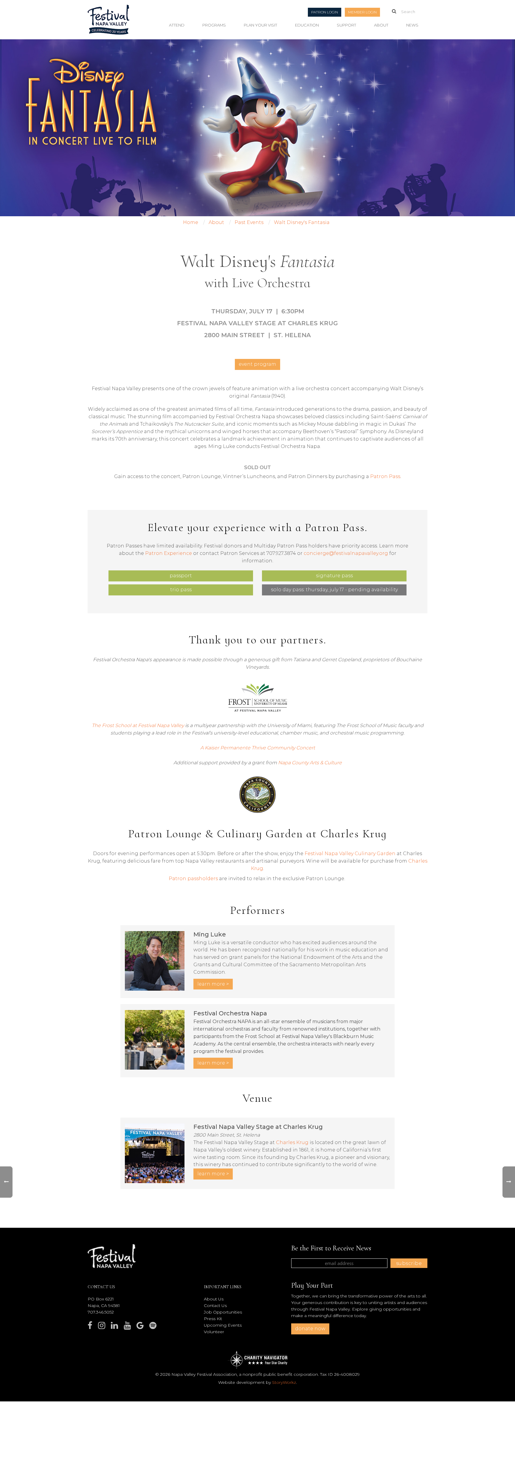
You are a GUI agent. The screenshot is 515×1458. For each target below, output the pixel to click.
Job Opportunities (223, 1312)
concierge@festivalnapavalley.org (346, 553)
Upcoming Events (223, 1325)
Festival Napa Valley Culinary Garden (350, 853)
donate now (310, 1328)
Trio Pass (181, 589)
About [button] (381, 25)
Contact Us (215, 1305)
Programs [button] (214, 25)
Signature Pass (334, 575)
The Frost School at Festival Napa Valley (138, 725)
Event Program (257, 364)
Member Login (362, 12)
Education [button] (307, 25)
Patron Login (324, 12)
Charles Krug (292, 1142)
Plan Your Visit (260, 25)
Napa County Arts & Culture (310, 762)
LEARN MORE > (213, 984)
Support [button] (346, 25)
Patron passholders (193, 878)
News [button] (412, 25)
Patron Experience (168, 553)
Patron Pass (385, 476)
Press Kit (213, 1318)
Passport (181, 575)
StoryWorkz (284, 1382)
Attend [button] (176, 25)
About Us (214, 1299)
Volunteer (214, 1331)
